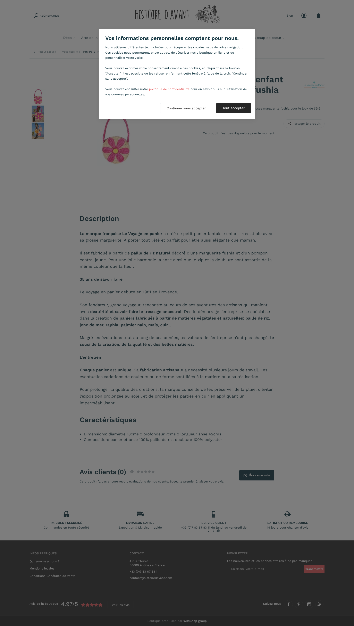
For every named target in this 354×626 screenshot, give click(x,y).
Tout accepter (233, 108)
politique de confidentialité (169, 89)
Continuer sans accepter (186, 108)
